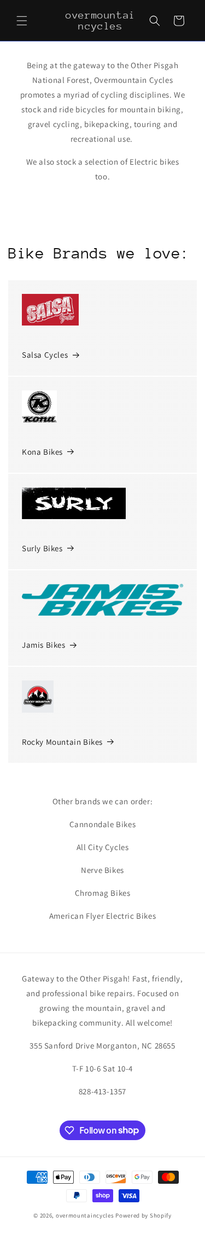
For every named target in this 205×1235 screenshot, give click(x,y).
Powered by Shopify (143, 1215)
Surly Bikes (42, 548)
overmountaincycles (85, 1215)
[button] (22, 21)
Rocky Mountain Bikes (62, 742)
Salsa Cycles (45, 355)
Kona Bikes (42, 452)
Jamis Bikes (44, 645)
